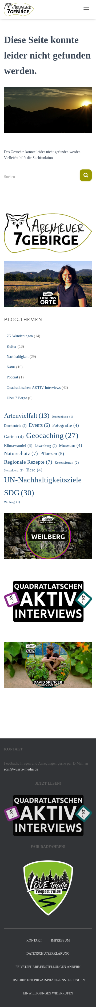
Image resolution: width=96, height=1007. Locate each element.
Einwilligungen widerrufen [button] (48, 993)
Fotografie (65, 425)
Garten (14, 436)
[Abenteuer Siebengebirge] (21, 9)
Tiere (34, 469)
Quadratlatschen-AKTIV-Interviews (34, 388)
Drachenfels (15, 426)
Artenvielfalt (26, 415)
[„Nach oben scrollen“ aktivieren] (85, 996)
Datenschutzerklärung (48, 953)
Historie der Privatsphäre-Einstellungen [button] (48, 980)
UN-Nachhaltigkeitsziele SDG (43, 486)
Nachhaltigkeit (18, 357)
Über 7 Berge (17, 398)
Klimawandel (18, 445)
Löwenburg (46, 446)
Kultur (12, 346)
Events (39, 425)
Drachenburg (62, 416)
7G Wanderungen (20, 336)
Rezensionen (67, 462)
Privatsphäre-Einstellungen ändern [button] (48, 967)
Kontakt (34, 940)
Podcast (12, 377)
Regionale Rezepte (28, 462)
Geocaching (52, 435)
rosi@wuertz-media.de (21, 769)
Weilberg (12, 502)
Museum (70, 445)
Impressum (60, 940)
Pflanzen (52, 453)
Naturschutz (21, 453)
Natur (11, 367)
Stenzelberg (13, 470)
